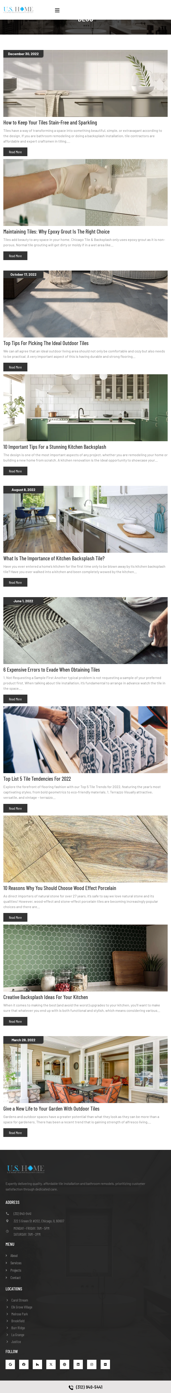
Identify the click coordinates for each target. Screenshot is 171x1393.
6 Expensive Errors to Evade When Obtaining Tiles (51, 669)
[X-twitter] (51, 1364)
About (14, 1255)
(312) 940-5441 (89, 1387)
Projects (15, 1270)
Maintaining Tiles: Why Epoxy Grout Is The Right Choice (56, 231)
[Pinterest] (64, 1364)
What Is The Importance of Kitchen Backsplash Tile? (54, 558)
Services (15, 1263)
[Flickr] (105, 1364)
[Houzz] (37, 1364)
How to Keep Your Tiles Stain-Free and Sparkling (50, 122)
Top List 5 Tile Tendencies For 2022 (37, 778)
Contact (15, 1277)
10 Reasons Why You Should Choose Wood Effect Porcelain (59, 887)
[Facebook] (23, 1364)
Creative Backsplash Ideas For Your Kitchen (45, 997)
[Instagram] (91, 1364)
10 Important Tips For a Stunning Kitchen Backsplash (54, 446)
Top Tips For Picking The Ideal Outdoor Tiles (46, 342)
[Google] (10, 1364)
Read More (15, 152)
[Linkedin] (78, 1364)
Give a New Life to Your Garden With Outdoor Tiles (51, 1108)
